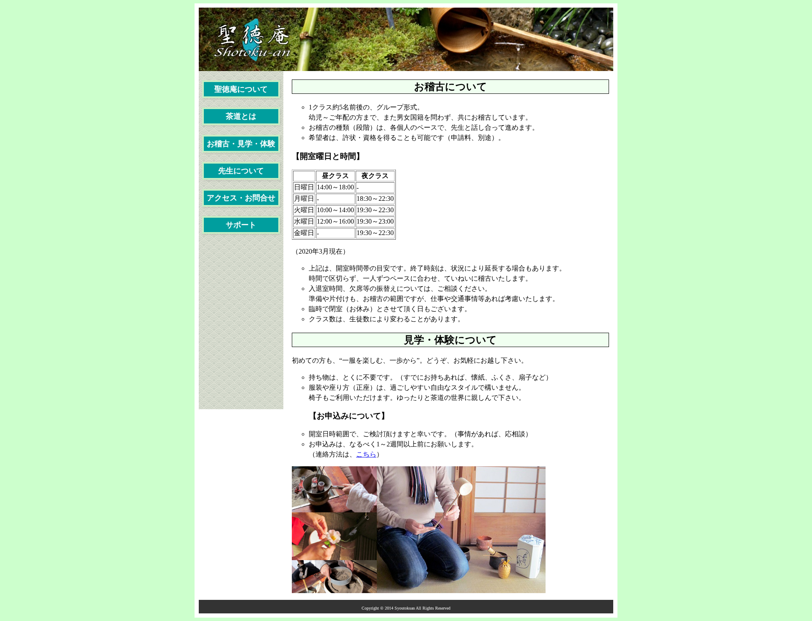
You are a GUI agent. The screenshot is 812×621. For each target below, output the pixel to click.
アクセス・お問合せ (241, 198)
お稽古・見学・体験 (241, 144)
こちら (366, 454)
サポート (241, 225)
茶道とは (241, 116)
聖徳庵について (241, 89)
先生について (241, 171)
